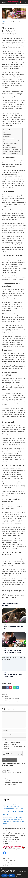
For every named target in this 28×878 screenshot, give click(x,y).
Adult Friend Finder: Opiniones (13, 701)
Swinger (4, 821)
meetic (8, 819)
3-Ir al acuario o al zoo (9, 138)
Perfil (12, 819)
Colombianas (16, 806)
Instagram (5, 817)
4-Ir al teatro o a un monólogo (11, 140)
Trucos (23, 821)
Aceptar (4, 875)
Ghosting (16, 815)
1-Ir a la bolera (7, 134)
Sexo (21, 819)
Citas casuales (8, 806)
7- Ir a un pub (6, 145)
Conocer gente (9, 809)
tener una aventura (12, 821)
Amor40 (4, 804)
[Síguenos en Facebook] (4, 852)
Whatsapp (5, 823)
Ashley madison (22, 804)
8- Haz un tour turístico (9, 147)
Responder (18, 772)
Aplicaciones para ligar (12, 804)
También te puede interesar (10, 153)
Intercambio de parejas (11, 817)
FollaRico (10, 815)
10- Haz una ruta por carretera (11, 151)
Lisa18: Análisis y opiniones (12, 698)
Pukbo (18, 819)
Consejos (6, 696)
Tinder (20, 821)
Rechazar (12, 875)
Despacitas (5, 811)
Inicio (3, 22)
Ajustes (18, 875)
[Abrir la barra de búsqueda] (26, 2)
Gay (13, 815)
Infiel (20, 815)
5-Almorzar (6, 141)
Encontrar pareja (15, 811)
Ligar (18, 817)
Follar (6, 814)
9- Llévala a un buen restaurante (12, 149)
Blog (8, 22)
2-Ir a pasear (6, 136)
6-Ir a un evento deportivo (10, 143)
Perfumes (15, 819)
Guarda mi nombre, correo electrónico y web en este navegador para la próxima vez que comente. (14, 745)
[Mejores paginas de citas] (14, 2)
